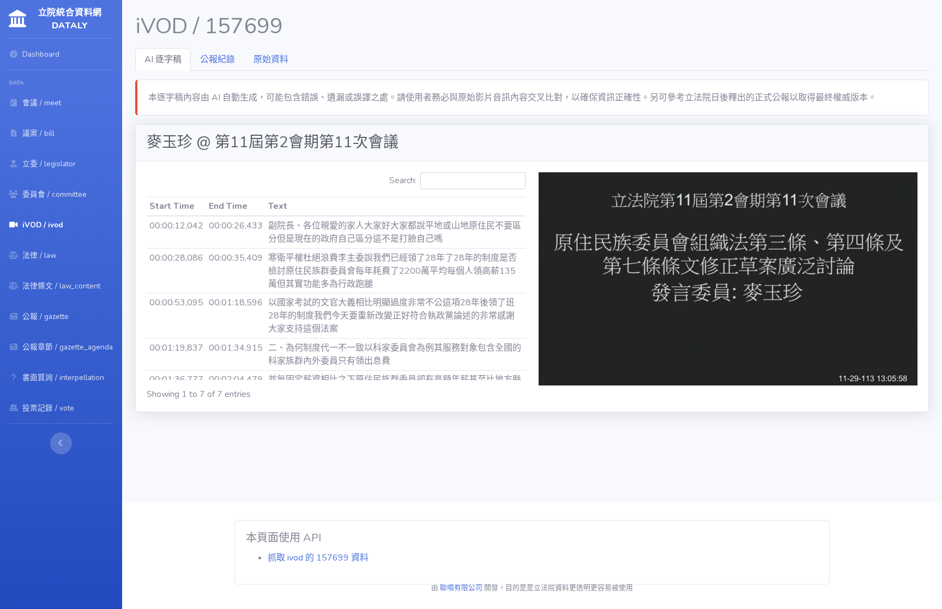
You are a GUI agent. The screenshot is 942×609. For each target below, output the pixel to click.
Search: (402, 180)
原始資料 (270, 59)
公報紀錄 (217, 59)
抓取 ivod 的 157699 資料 (318, 558)
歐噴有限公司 (461, 588)
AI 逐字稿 (163, 59)
